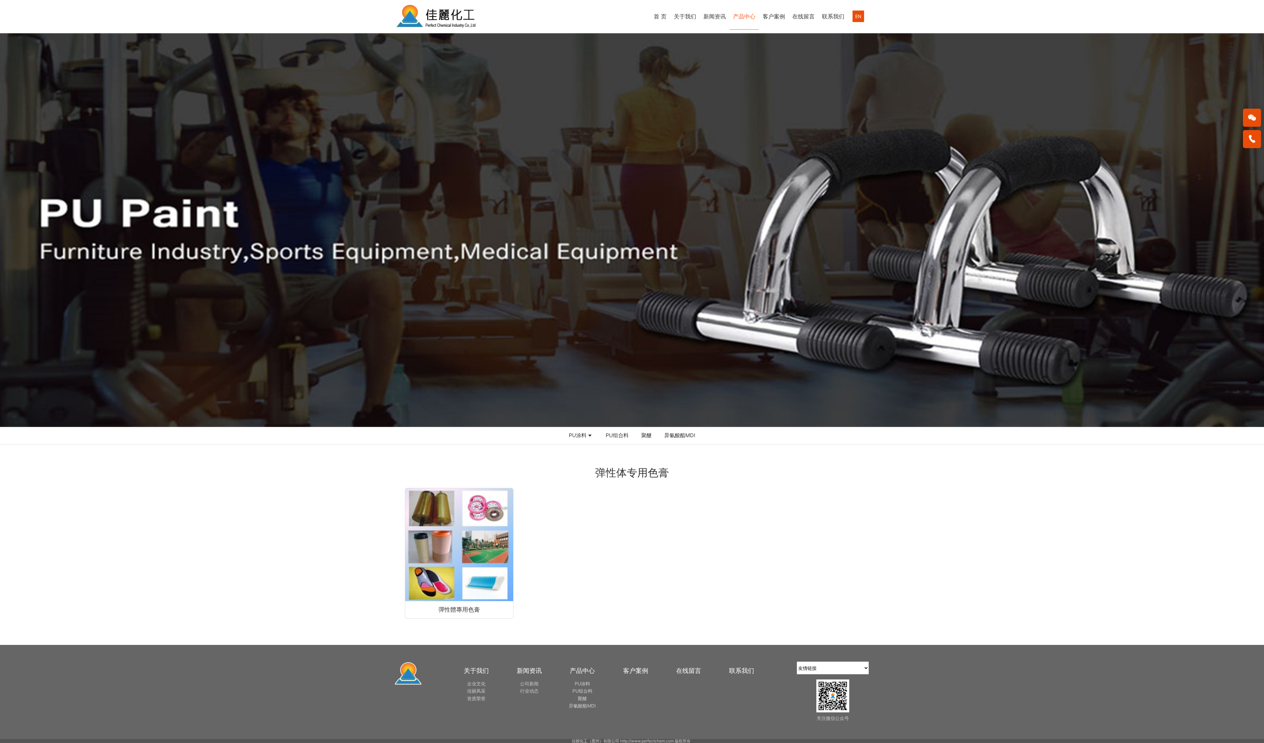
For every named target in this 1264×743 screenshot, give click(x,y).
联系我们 (833, 16)
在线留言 (803, 16)
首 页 (660, 16)
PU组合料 (617, 435)
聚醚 (646, 435)
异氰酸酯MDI (679, 435)
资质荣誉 (476, 698)
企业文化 (476, 683)
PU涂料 (578, 435)
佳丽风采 (476, 691)
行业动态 (529, 691)
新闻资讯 (714, 16)
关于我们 (685, 16)
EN (858, 16)
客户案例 (774, 16)
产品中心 (744, 16)
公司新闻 (529, 683)
